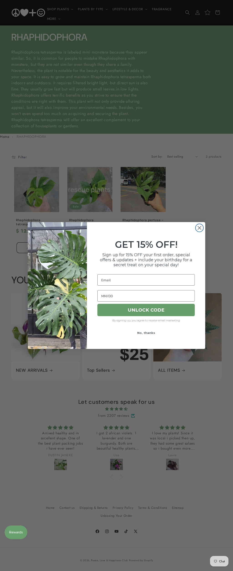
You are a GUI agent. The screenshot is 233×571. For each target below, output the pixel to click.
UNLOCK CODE (146, 310)
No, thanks (146, 333)
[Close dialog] (199, 228)
